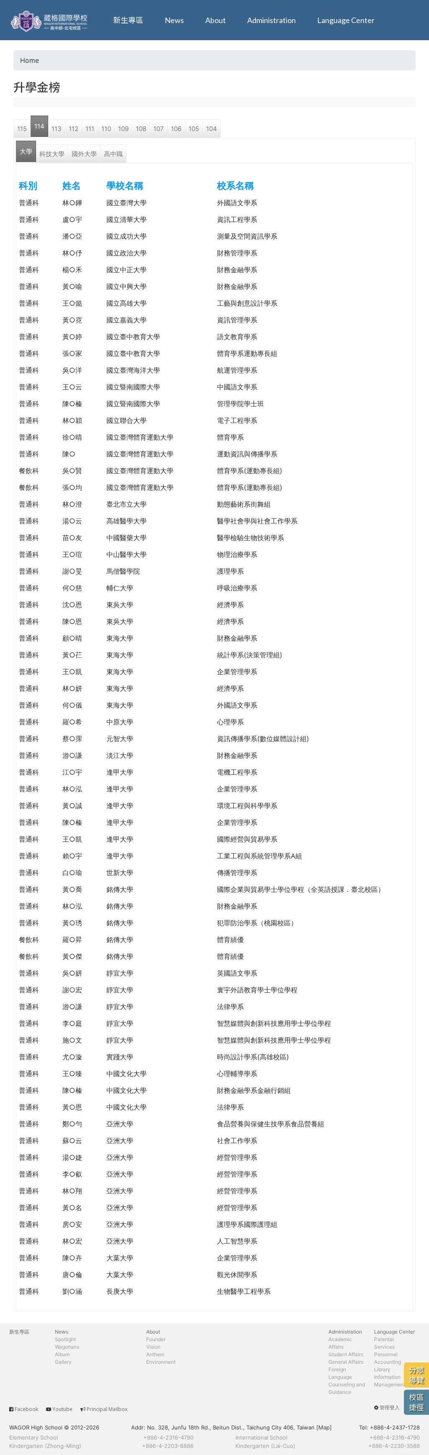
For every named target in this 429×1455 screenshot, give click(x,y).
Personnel (386, 1354)
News (174, 20)
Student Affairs (345, 1354)
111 (89, 129)
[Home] (50, 20)
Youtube (62, 1409)
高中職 (113, 154)
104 (211, 129)
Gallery (63, 1362)
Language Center (346, 20)
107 (158, 129)
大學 (26, 151)
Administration (271, 20)
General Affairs (345, 1362)
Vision (153, 1347)
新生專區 (128, 20)
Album (62, 1354)
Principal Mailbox (107, 1409)
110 (106, 129)
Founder (155, 1339)
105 (194, 129)
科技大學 (52, 154)
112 (73, 129)
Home (29, 60)
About (215, 20)
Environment (161, 1362)
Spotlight (65, 1339)
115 (22, 129)
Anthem (155, 1354)
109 (123, 129)
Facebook (26, 1409)
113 (57, 129)
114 (39, 126)
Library (382, 1369)
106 (176, 129)
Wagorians (67, 1347)
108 (141, 129)
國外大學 (84, 154)
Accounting (387, 1362)
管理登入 (390, 1407)
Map (324, 1427)
